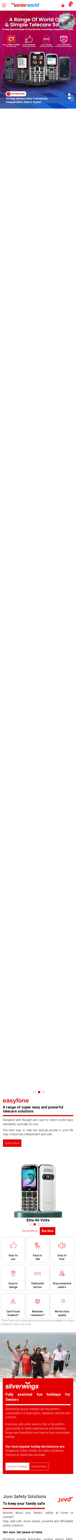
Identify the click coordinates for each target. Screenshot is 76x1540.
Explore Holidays (17, 1466)
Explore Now (12, 1143)
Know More (29, 1231)
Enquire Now (39, 1466)
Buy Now (47, 1231)
